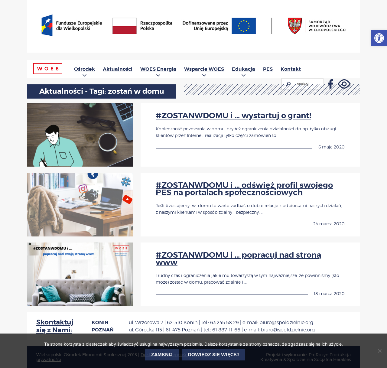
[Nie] (379, 351)
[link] (379, 38)
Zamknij (162, 355)
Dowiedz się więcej (213, 355)
